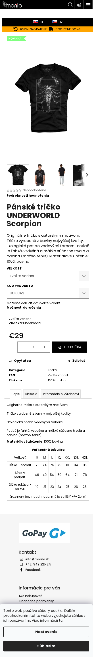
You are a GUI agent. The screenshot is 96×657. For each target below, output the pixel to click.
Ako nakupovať (30, 596)
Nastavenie (46, 631)
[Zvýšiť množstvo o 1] (44, 347)
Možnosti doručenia (24, 307)
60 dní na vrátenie (33, 29)
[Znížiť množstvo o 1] (23, 347)
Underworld (32, 323)
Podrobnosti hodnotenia (28, 196)
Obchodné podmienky (36, 601)
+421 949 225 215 (38, 564)
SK (41, 22)
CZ (60, 22)
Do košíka (72, 347)
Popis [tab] (16, 394)
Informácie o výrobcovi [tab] (61, 394)
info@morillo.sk (37, 559)
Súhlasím (46, 646)
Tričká (52, 370)
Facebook (33, 569)
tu (61, 620)
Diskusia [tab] (31, 394)
